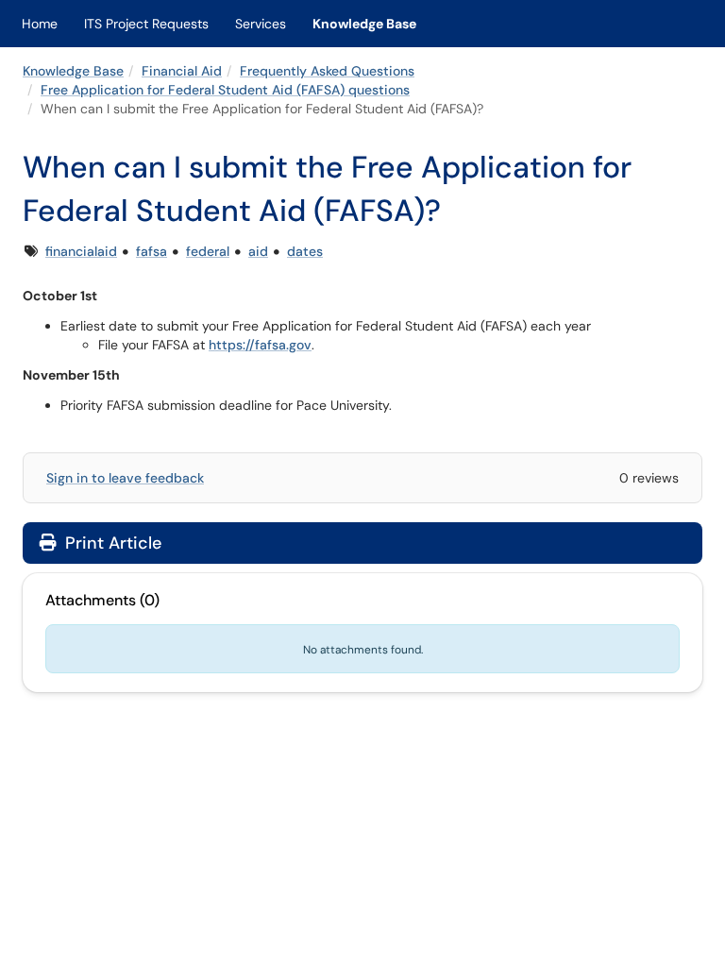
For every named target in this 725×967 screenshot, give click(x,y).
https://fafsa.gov (260, 344)
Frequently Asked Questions (327, 70)
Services (260, 23)
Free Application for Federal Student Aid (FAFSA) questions (225, 89)
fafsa (151, 251)
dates (305, 251)
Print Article (110, 543)
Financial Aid (182, 70)
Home (40, 23)
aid (258, 251)
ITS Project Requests (146, 23)
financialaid (81, 251)
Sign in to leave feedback (125, 477)
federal (207, 251)
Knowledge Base (364, 23)
